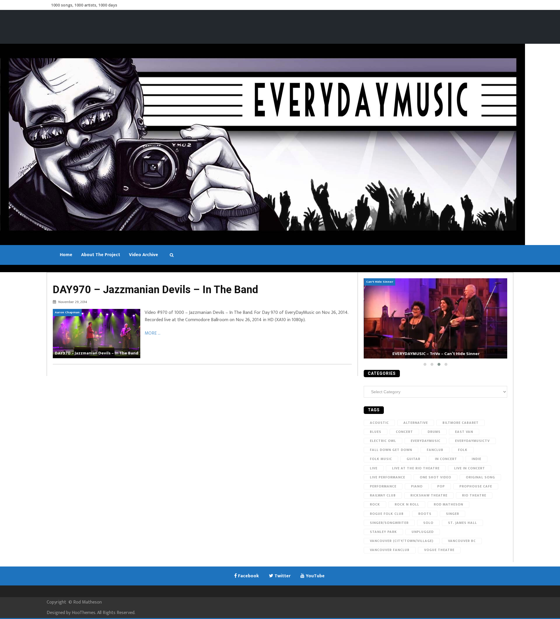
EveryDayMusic (425, 441)
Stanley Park (383, 532)
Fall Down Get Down (391, 450)
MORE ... (152, 333)
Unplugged (423, 532)
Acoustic (379, 423)
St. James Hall (462, 523)
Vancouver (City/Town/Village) (401, 541)
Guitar (413, 459)
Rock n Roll (407, 504)
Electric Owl (383, 441)
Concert (404, 432)
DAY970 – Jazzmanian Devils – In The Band (155, 290)
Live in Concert (469, 468)
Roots (424, 514)
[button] (424, 364)
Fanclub (435, 450)
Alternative (415, 423)
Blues (375, 432)
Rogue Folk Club (387, 514)
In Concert (446, 459)
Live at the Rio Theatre (416, 468)
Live (373, 468)
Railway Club (383, 495)
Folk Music (381, 459)
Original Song (480, 477)
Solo (428, 523)
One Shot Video (435, 477)
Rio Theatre (474, 495)
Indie (476, 459)
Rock (375, 504)
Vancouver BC (462, 541)
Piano (417, 486)
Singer (452, 514)
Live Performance (387, 477)
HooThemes (83, 613)
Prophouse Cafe (475, 486)
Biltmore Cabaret (460, 423)
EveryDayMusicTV (472, 441)
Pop (441, 486)
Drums (434, 432)
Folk (463, 450)
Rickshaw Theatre (428, 495)
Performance (383, 486)
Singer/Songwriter (389, 523)
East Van (464, 432)
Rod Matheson (448, 504)
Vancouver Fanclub (390, 550)
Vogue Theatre (439, 550)
